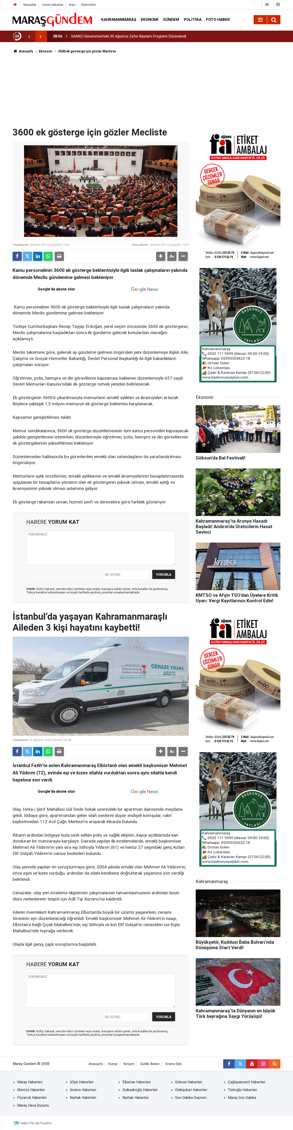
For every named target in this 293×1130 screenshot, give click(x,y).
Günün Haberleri (52, 4)
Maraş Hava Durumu (33, 1105)
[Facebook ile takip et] (229, 1063)
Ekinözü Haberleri (31, 1090)
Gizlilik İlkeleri (150, 1064)
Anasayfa (25, 51)
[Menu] (260, 20)
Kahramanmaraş (118, 19)
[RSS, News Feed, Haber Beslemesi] (274, 1063)
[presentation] (29, 36)
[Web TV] (266, 4)
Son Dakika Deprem (190, 1097)
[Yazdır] (59, 256)
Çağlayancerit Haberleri (246, 1082)
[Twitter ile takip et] (240, 1063)
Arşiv (72, 4)
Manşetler (29, 4)
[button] (160, 256)
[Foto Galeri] (277, 4)
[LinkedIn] (37, 256)
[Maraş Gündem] (52, 20)
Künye (113, 1064)
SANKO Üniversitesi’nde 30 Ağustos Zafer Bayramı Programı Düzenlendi (128, 36)
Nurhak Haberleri (83, 1097)
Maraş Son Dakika (242, 1097)
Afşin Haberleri (81, 1082)
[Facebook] (17, 256)
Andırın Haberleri (83, 1090)
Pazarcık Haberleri (31, 1097)
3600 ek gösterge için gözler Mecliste (87, 51)
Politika (192, 19)
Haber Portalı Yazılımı (36, 1123)
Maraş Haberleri (29, 1082)
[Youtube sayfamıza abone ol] (252, 1063)
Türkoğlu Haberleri (242, 1090)
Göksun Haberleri (188, 1082)
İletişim (128, 1064)
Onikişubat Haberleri (191, 1090)
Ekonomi (149, 19)
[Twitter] (27, 256)
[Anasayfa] (15, 4)
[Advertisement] (146, 93)
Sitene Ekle (88, 4)
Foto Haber (218, 19)
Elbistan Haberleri (136, 1082)
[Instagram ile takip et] (263, 1063)
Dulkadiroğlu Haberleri (139, 1090)
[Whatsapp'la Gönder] (48, 256)
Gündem (171, 19)
